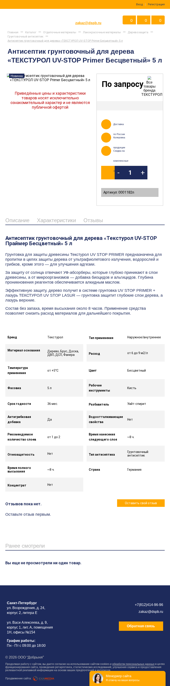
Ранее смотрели (25, 546)
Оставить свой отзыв (141, 503)
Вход (139, 4)
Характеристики (56, 220)
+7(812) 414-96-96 (88, 16)
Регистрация (156, 4)
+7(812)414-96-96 (149, 605)
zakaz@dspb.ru (88, 23)
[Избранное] (144, 105)
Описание (17, 220)
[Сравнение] (155, 105)
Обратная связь (141, 626)
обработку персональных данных (133, 664)
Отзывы (93, 220)
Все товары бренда (149, 86)
